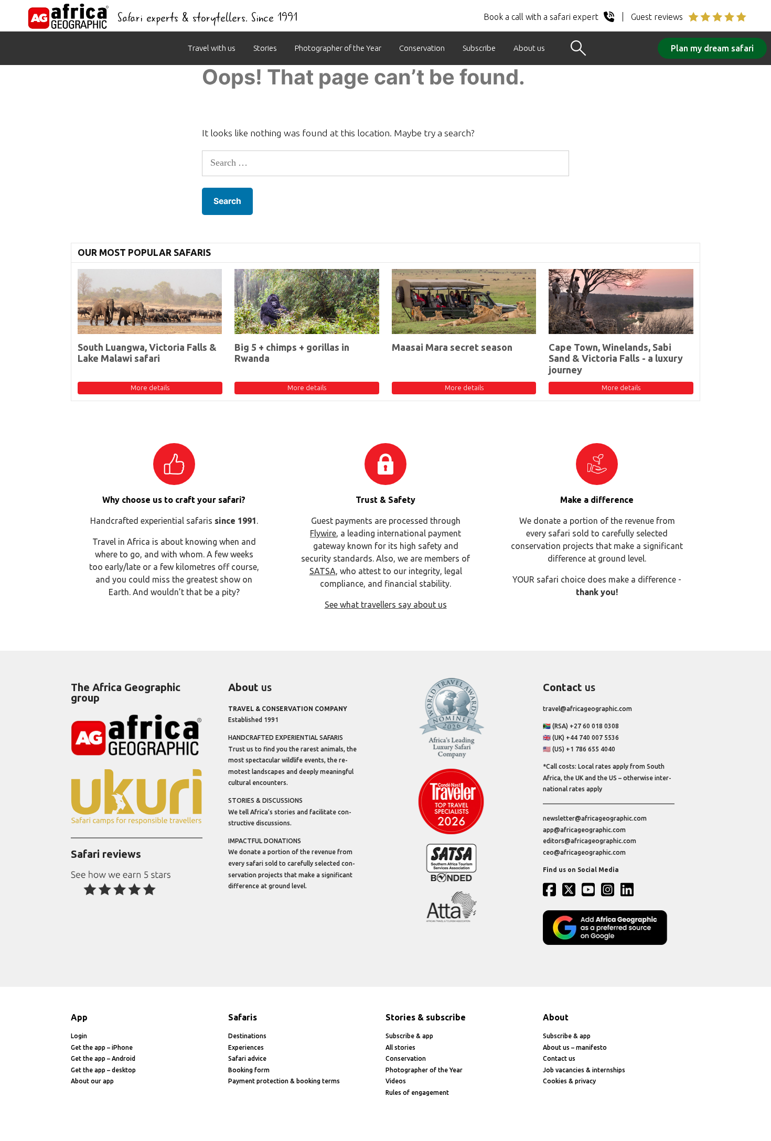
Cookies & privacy (569, 1081)
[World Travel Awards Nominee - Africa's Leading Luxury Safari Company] (451, 756)
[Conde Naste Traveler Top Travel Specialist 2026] (451, 831)
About (556, 1017)
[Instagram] (610, 889)
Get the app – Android (103, 1058)
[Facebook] (552, 889)
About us (529, 48)
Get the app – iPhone (102, 1047)
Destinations (247, 1035)
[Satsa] (451, 879)
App (79, 1017)
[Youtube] (590, 889)
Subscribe (479, 48)
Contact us (559, 1058)
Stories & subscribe (425, 1017)
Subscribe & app (409, 1035)
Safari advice (247, 1058)
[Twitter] (571, 889)
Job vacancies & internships (584, 1070)
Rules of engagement (417, 1092)
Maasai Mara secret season (452, 347)
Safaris (242, 1017)
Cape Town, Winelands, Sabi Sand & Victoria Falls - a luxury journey (616, 358)
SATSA (322, 571)
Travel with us (211, 48)
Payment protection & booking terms (284, 1081)
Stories (265, 48)
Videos (395, 1081)
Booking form (249, 1070)
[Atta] (451, 920)
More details (150, 387)
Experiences (246, 1047)
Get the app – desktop (103, 1070)
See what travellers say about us (386, 604)
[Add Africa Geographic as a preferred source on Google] (608, 942)
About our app (92, 1081)
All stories (400, 1047)
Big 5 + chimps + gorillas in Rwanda (291, 353)
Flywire (323, 533)
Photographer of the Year (338, 48)
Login (79, 1035)
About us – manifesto (575, 1047)
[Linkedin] (629, 889)
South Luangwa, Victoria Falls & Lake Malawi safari (147, 353)
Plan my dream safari (712, 48)
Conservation (422, 48)
